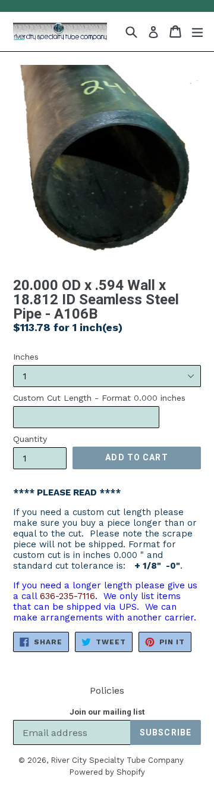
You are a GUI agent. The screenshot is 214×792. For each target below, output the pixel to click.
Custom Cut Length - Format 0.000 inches (99, 398)
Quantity (30, 439)
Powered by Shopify (107, 772)
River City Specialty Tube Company (117, 760)
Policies (107, 690)
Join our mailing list (107, 712)
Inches (26, 356)
